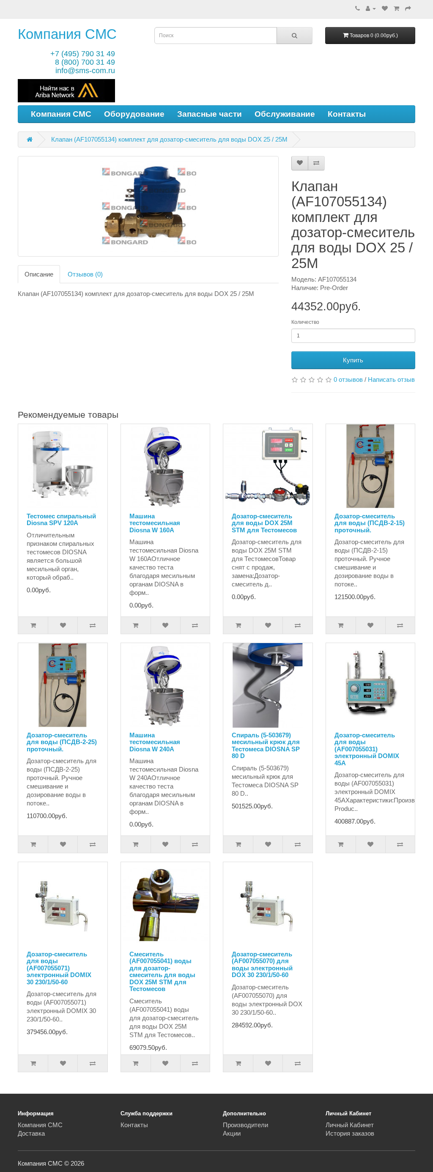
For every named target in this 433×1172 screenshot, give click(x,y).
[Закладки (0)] (385, 8)
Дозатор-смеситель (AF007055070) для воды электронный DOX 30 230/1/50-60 (262, 964)
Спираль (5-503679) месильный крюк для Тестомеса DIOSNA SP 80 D (266, 745)
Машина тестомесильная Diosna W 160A (154, 523)
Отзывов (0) (85, 274)
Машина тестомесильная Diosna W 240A (154, 742)
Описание (39, 274)
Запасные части (209, 114)
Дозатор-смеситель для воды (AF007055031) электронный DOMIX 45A (366, 749)
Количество (305, 322)
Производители (245, 1124)
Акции (232, 1133)
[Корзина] (396, 8)
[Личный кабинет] (371, 8)
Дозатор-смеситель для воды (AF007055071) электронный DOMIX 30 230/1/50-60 (59, 968)
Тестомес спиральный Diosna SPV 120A (61, 519)
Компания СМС (67, 34)
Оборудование (134, 114)
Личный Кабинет (350, 1124)
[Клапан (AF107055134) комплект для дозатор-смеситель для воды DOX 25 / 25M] (148, 206)
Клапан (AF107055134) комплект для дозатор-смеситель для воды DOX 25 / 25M (169, 139)
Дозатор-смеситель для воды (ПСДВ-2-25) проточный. (62, 742)
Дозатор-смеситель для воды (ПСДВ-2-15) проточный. (369, 523)
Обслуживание (285, 114)
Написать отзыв (391, 379)
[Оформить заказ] (408, 8)
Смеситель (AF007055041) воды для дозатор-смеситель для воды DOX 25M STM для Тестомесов (162, 971)
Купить (353, 360)
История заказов (350, 1133)
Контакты (347, 114)
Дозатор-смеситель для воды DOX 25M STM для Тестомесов (264, 523)
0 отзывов (348, 379)
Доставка (31, 1133)
